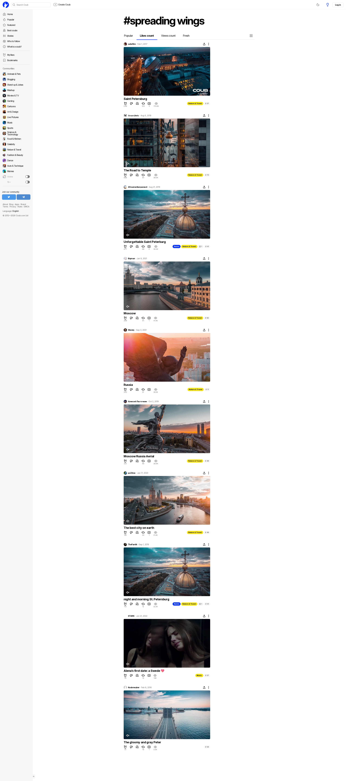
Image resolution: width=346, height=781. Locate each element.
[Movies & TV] (16, 95)
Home (10, 14)
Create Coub (64, 4)
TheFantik (132, 544)
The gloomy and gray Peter (142, 742)
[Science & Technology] (16, 133)
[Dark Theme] (318, 5)
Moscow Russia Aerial (139, 456)
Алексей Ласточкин (137, 401)
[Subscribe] (27, 176)
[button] (251, 35)
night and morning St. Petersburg (146, 599)
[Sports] (16, 128)
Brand (23, 204)
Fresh (186, 35)
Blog (11, 204)
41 (207, 246)
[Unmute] (127, 163)
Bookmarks (12, 60)
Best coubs (12, 30)
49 (207, 461)
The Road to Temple (137, 170)
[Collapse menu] (34, 776)
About (5, 204)
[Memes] (16, 171)
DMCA (26, 206)
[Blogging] (16, 79)
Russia (128, 385)
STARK (131, 616)
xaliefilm (132, 44)
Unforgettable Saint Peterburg (145, 242)
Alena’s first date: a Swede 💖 (144, 670)
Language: (11, 211)
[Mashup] (16, 90)
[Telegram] (24, 197)
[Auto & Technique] (16, 166)
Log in (338, 5)
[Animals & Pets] (16, 74)
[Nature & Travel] (16, 149)
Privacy (13, 206)
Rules (20, 206)
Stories (10, 35)
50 (207, 318)
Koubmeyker (133, 687)
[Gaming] (16, 101)
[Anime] (16, 176)
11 (207, 389)
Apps (17, 204)
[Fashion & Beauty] (16, 155)
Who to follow (13, 41)
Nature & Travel (195, 103)
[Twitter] (9, 197)
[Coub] (6, 5)
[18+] (27, 182)
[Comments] (137, 103)
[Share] (204, 44)
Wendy (131, 330)
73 (207, 175)
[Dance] (16, 160)
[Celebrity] (16, 144)
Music (199, 675)
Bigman (131, 258)
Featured (11, 25)
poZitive (131, 473)
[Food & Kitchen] (16, 138)
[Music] (16, 122)
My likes (10, 55)
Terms (5, 206)
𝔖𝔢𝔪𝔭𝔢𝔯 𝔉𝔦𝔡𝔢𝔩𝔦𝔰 (133, 115)
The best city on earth (139, 527)
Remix (176, 246)
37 (207, 103)
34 (207, 747)
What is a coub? (14, 46)
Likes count (147, 35)
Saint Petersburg (135, 99)
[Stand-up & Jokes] (16, 84)
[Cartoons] (16, 106)
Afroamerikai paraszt (137, 187)
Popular (10, 19)
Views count (168, 35)
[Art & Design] (16, 111)
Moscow (130, 313)
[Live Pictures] (16, 117)
